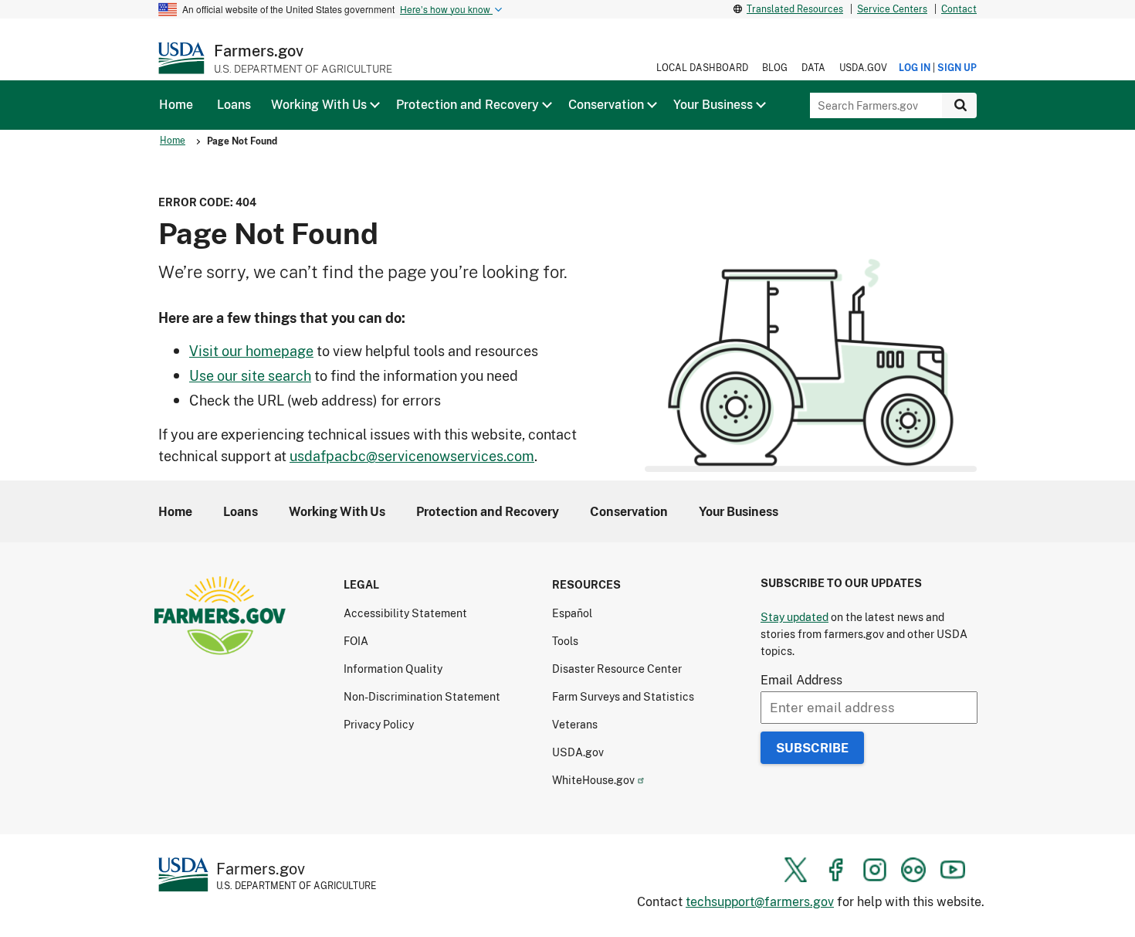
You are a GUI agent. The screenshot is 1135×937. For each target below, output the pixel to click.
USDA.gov (863, 67)
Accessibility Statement (405, 613)
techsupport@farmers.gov (760, 901)
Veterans (575, 724)
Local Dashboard (702, 67)
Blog (775, 67)
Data (813, 67)
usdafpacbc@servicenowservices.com (412, 456)
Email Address (801, 679)
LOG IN (914, 67)
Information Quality (393, 668)
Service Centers (892, 8)
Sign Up (957, 67)
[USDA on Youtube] (952, 869)
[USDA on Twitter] (796, 869)
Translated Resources (795, 8)
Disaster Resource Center (617, 668)
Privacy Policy (379, 724)
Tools (565, 641)
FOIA (356, 641)
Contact (959, 8)
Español (572, 613)
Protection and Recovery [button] (467, 104)
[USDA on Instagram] (874, 869)
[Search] (959, 105)
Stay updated (794, 617)
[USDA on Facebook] (835, 869)
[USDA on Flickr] (913, 869)
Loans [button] (234, 104)
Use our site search (250, 375)
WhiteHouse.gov (593, 780)
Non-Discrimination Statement (422, 696)
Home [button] (176, 104)
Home (172, 140)
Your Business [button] (713, 104)
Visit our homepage (251, 351)
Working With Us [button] (319, 104)
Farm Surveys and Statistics (623, 696)
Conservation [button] (606, 104)
